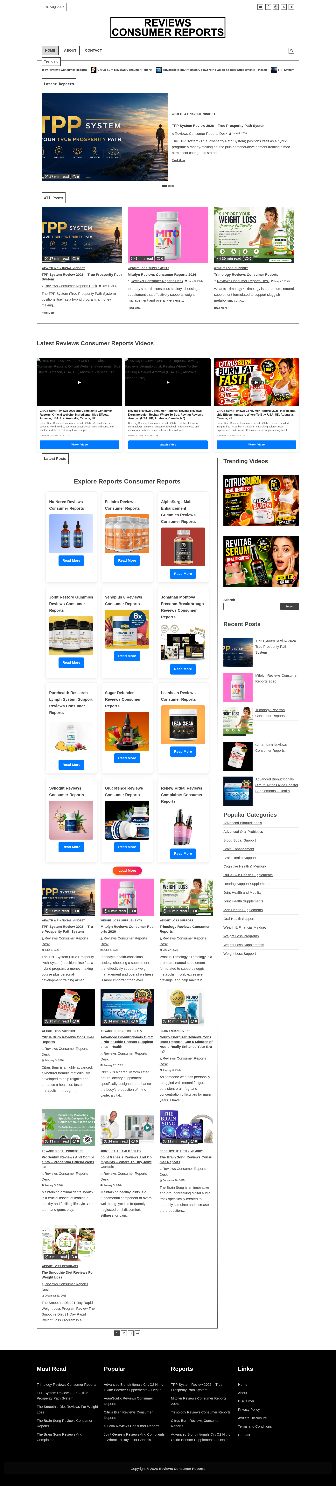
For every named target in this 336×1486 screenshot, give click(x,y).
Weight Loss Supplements (148, 268)
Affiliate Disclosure (252, 1418)
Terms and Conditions (255, 1426)
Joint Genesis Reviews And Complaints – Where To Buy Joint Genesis (126, 1162)
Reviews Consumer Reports (182, 1469)
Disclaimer (246, 1401)
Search (229, 600)
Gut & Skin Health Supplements (248, 875)
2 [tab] (169, 186)
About (70, 50)
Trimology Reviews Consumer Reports (246, 275)
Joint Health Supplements (243, 901)
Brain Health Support (239, 858)
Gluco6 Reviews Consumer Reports (131, 1426)
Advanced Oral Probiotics (62, 1151)
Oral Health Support (238, 919)
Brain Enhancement (175, 1031)
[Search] (291, 51)
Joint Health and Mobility (121, 1151)
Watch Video (79, 444)
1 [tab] (164, 186)
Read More (178, 160)
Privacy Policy (249, 1410)
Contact (93, 50)
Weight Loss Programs (60, 1266)
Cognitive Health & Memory (181, 1151)
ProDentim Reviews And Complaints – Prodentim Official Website (68, 1162)
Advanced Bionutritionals (121, 1031)
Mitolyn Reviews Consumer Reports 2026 (275, 69)
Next (137, 1333)
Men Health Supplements (243, 910)
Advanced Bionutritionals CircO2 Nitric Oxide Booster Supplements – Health (98, 69)
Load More (127, 871)
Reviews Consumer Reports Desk (201, 134)
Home (50, 50)
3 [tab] (173, 186)
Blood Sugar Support (239, 840)
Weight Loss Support (231, 268)
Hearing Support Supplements (246, 884)
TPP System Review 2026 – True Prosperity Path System (198, 69)
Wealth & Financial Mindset (193, 114)
